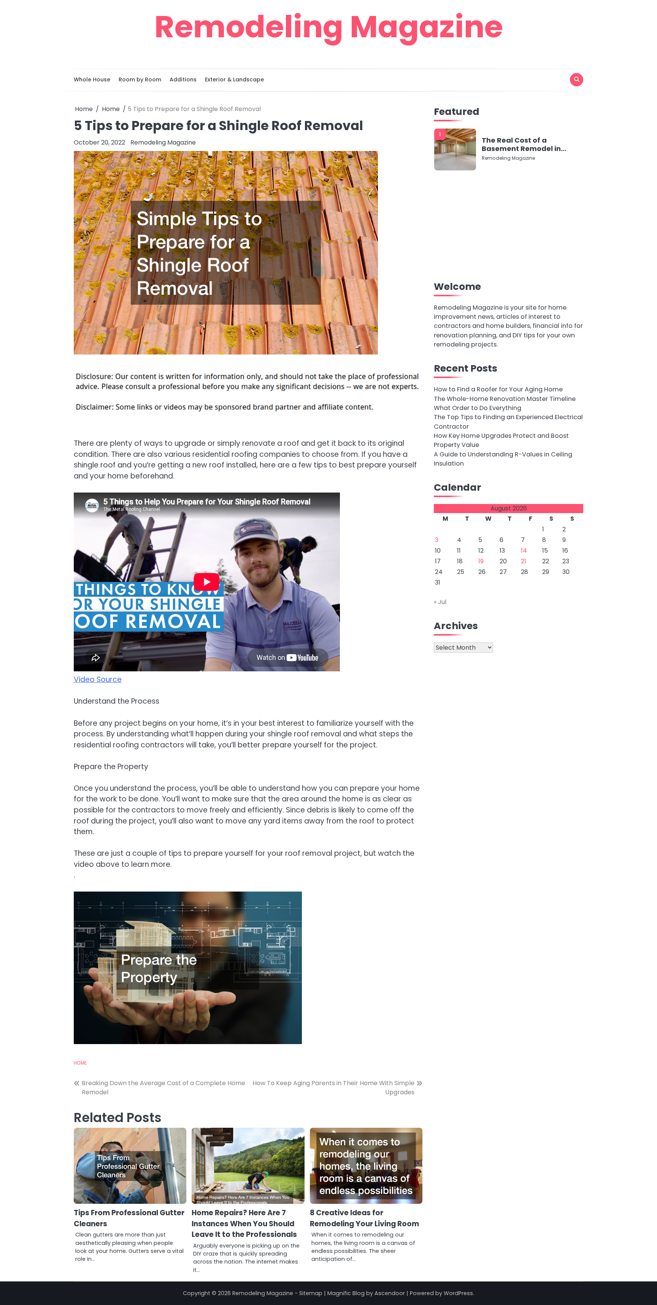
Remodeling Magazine (328, 26)
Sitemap (310, 1293)
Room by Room (140, 79)
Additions (183, 79)
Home (80, 1063)
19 (481, 561)
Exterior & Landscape (234, 79)
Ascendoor (390, 1293)
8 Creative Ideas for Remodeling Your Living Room (364, 1218)
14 (524, 551)
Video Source (98, 679)
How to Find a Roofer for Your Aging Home (498, 389)
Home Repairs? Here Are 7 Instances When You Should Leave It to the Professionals (244, 1224)
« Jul (440, 602)
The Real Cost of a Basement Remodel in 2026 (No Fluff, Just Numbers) (521, 144)
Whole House (92, 79)
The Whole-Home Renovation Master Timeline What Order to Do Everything (505, 403)
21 (523, 561)
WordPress (458, 1293)
